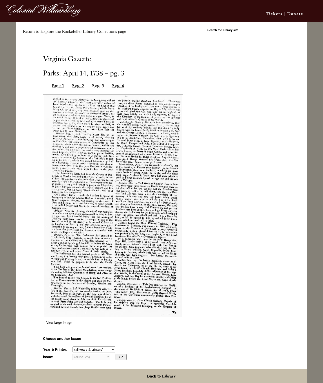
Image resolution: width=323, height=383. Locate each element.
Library (169, 376)
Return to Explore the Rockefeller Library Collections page (74, 31)
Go (121, 357)
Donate (295, 13)
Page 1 (58, 85)
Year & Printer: (55, 349)
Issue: (48, 356)
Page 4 (118, 85)
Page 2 (78, 85)
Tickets (274, 13)
